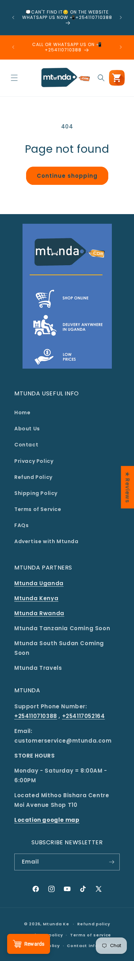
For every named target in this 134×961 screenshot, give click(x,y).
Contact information (92, 946)
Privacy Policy (33, 461)
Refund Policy (33, 477)
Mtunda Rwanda (39, 613)
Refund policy (93, 924)
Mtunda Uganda (39, 583)
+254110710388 (35, 716)
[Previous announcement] (13, 17)
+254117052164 (83, 716)
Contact (26, 444)
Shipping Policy (36, 493)
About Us (27, 428)
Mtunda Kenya (36, 598)
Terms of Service (37, 509)
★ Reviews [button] (127, 486)
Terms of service (90, 935)
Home (22, 412)
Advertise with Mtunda (46, 541)
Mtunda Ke (56, 924)
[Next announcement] (121, 17)
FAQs (21, 525)
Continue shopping (67, 175)
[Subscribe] (111, 862)
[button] (14, 78)
